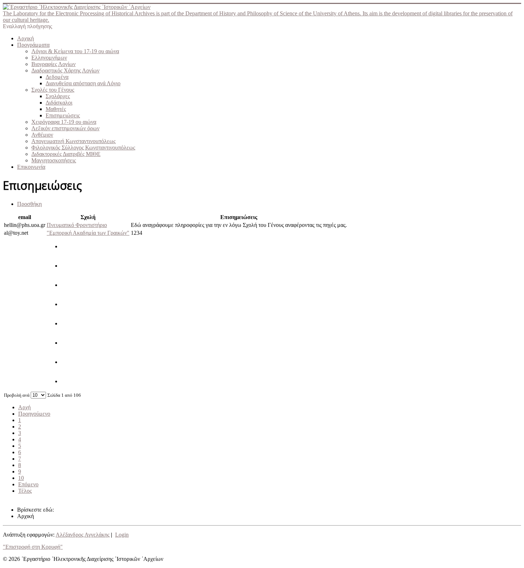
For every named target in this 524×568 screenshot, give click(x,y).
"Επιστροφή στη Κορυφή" (33, 547)
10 (21, 478)
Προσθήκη (29, 204)
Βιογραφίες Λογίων (53, 64)
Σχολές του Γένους (52, 90)
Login (122, 535)
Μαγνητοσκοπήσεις (53, 160)
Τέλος (25, 491)
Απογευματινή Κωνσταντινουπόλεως (73, 141)
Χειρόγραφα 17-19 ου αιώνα (63, 122)
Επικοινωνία (31, 167)
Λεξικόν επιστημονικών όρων (65, 128)
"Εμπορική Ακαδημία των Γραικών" (88, 233)
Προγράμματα (33, 45)
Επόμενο (28, 484)
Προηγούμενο (34, 414)
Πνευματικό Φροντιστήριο (77, 225)
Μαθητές (56, 109)
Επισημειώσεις (63, 115)
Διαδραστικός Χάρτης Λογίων (65, 70)
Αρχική (25, 38)
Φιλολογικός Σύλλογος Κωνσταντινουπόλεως (83, 147)
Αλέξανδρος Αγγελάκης (82, 535)
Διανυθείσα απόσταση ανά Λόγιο (83, 83)
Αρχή (24, 407)
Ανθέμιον (42, 135)
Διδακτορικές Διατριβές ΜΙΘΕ (66, 154)
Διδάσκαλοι (59, 103)
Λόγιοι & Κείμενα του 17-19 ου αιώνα (75, 51)
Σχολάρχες (58, 96)
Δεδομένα (57, 77)
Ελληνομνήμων (49, 58)
